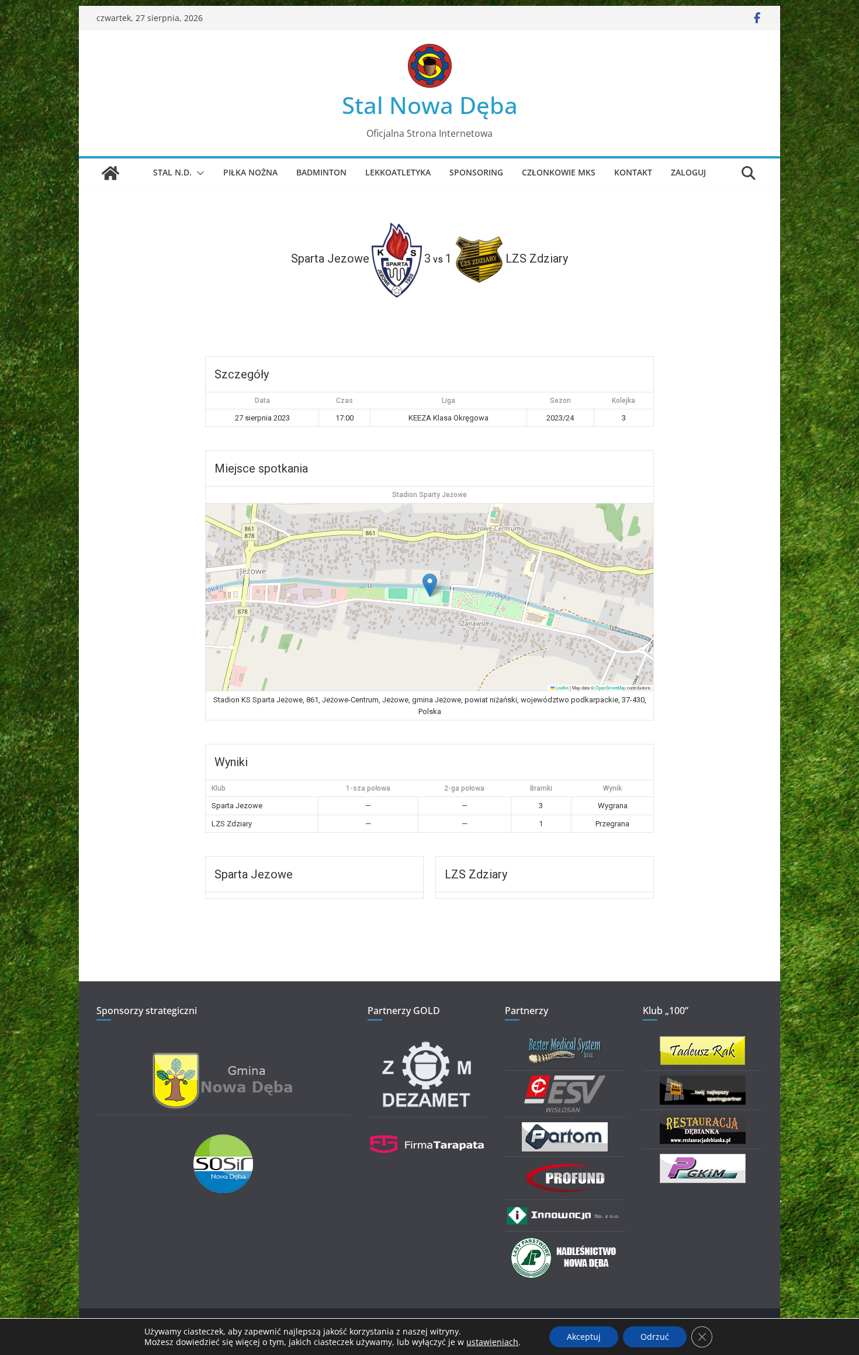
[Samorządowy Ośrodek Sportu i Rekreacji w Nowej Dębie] (223, 1141)
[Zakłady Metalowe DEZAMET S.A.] (427, 1043)
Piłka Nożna (250, 172)
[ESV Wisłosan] (564, 1082)
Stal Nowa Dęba (430, 105)
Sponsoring (476, 172)
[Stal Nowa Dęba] (110, 173)
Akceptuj (584, 1336)
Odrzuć (654, 1336)
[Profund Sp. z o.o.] (565, 1168)
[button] (198, 173)
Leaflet (562, 687)
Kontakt (633, 172)
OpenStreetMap (610, 687)
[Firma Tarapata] (427, 1129)
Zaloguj (688, 172)
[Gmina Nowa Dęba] (223, 1058)
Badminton (321, 172)
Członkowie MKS (558, 172)
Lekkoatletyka (398, 172)
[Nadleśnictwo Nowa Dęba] (565, 1243)
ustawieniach (492, 1342)
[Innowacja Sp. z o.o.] (565, 1212)
